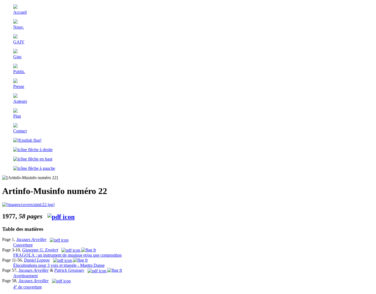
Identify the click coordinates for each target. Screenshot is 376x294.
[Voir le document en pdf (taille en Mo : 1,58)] (28, 204)
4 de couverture (27, 287)
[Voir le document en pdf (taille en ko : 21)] (61, 280)
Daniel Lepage (37, 260)
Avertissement (25, 275)
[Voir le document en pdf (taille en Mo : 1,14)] (70, 260)
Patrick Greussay (69, 270)
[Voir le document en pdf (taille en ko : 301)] (78, 250)
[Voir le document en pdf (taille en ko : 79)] (59, 239)
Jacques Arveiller (31, 239)
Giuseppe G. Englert (40, 250)
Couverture (23, 245)
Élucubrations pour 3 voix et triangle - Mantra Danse (59, 265)
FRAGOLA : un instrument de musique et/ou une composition (67, 255)
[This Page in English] (27, 140)
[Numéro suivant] (33, 149)
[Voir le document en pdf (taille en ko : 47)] (105, 270)
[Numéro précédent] (34, 168)
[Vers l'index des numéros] (32, 159)
